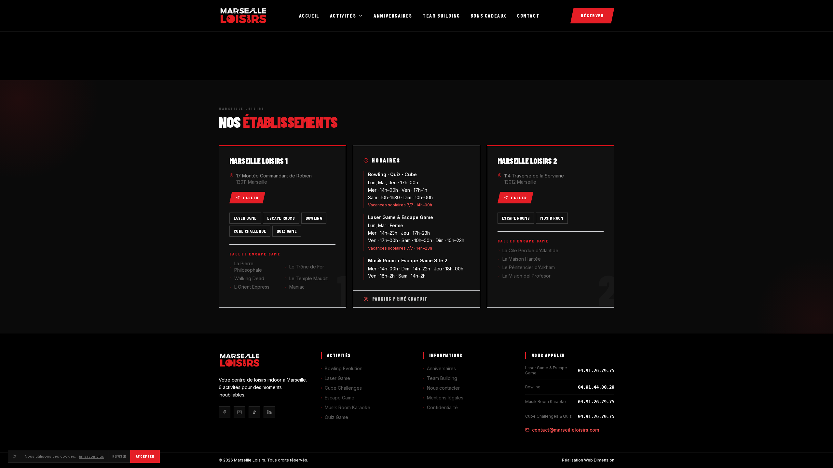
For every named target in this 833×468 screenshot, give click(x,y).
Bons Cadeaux (489, 15)
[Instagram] (239, 412)
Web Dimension (599, 460)
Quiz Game (336, 417)
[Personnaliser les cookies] (14, 456)
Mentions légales (445, 397)
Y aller (250, 197)
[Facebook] (224, 412)
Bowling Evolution (343, 368)
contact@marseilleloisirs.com (565, 430)
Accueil (309, 15)
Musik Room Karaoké (347, 407)
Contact (528, 15)
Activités (343, 15)
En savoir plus (91, 456)
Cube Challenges (343, 388)
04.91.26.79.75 (596, 370)
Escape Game (339, 397)
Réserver (592, 15)
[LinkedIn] (269, 412)
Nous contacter (443, 388)
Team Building (441, 15)
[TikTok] (254, 412)
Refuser (119, 456)
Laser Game (337, 378)
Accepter (145, 456)
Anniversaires (393, 15)
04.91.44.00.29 (596, 387)
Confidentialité (442, 407)
